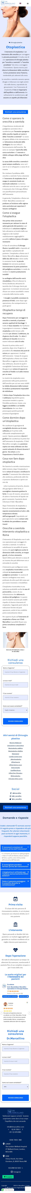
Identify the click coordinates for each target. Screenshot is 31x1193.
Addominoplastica (15, 759)
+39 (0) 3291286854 (15, 1132)
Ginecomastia (15, 768)
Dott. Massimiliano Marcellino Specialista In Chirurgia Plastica (17, 987)
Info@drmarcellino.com (15, 1127)
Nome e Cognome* (9, 668)
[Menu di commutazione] (28, 3)
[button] (15, 848)
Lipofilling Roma (16, 770)
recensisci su (23, 996)
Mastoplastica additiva (15, 748)
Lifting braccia (15, 762)
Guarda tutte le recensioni (10, 996)
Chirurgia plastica (16, 42)
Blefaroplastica (15, 776)
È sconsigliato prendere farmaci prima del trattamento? (15, 865)
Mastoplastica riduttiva (15, 751)
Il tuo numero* (7, 693)
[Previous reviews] (1, 1012)
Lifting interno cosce (15, 765)
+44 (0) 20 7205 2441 (15, 1129)
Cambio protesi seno (15, 757)
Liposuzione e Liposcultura (15, 746)
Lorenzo (10, 1003)
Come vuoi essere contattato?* (12, 706)
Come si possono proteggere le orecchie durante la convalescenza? (13, 883)
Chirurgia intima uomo (15, 779)
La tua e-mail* (7, 680)
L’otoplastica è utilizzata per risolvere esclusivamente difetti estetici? (15, 874)
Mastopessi (15, 754)
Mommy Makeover (15, 743)
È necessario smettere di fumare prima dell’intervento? (14, 848)
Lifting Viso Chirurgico (15, 773)
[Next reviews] (29, 1012)
